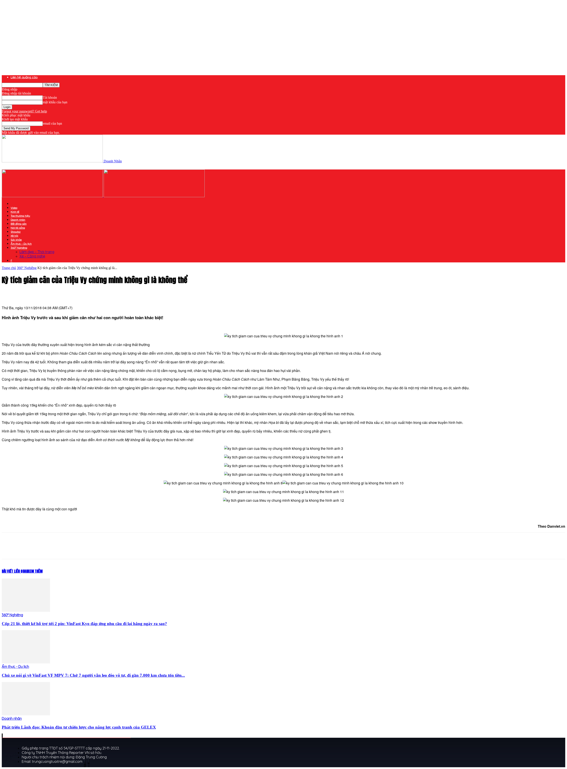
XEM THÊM (35, 571)
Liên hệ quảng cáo (24, 77)
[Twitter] (58, 549)
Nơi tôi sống (18, 227)
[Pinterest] (74, 549)
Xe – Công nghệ (32, 256)
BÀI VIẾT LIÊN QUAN (15, 571)
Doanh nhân (18, 219)
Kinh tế (15, 211)
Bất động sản (19, 223)
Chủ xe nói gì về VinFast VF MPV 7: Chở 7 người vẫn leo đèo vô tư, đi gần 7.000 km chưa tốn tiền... (93, 675)
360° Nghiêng (19, 247)
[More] (106, 549)
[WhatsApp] (90, 549)
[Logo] (53, 196)
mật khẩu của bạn (55, 102)
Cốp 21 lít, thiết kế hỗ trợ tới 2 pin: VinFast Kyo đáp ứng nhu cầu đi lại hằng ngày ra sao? (84, 623)
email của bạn (52, 123)
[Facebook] (42, 549)
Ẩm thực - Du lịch (15, 666)
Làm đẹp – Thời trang (36, 252)
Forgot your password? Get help (24, 111)
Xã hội (14, 235)
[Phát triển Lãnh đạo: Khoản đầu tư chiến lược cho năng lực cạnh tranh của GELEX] (26, 714)
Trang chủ (9, 268)
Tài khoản (50, 97)
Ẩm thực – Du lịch (21, 243)
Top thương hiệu (20, 215)
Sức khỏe (16, 239)
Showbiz (16, 231)
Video (14, 207)
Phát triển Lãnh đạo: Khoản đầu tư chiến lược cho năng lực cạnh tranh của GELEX (79, 727)
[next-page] (2, 736)
